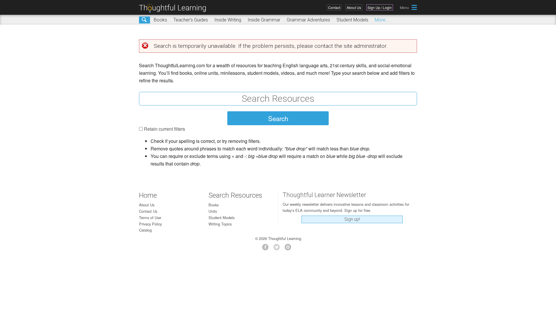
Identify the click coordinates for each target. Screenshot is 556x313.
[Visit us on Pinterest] (289, 249)
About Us (354, 7)
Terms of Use (150, 217)
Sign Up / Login (379, 7)
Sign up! (352, 219)
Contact (334, 7)
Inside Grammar (264, 20)
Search (144, 20)
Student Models (352, 20)
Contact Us (148, 211)
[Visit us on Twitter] (278, 249)
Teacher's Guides (190, 20)
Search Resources (235, 195)
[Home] (174, 8)
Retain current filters (164, 128)
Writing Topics (220, 224)
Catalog (145, 230)
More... (382, 20)
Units (213, 211)
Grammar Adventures (308, 20)
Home (148, 195)
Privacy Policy (150, 224)
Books (160, 20)
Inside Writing (227, 20)
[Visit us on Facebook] (267, 249)
